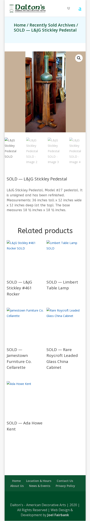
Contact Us (65, 481)
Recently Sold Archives (52, 25)
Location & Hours (38, 481)
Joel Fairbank (58, 515)
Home (20, 25)
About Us (17, 486)
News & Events (39, 486)
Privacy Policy (65, 486)
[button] (79, 58)
